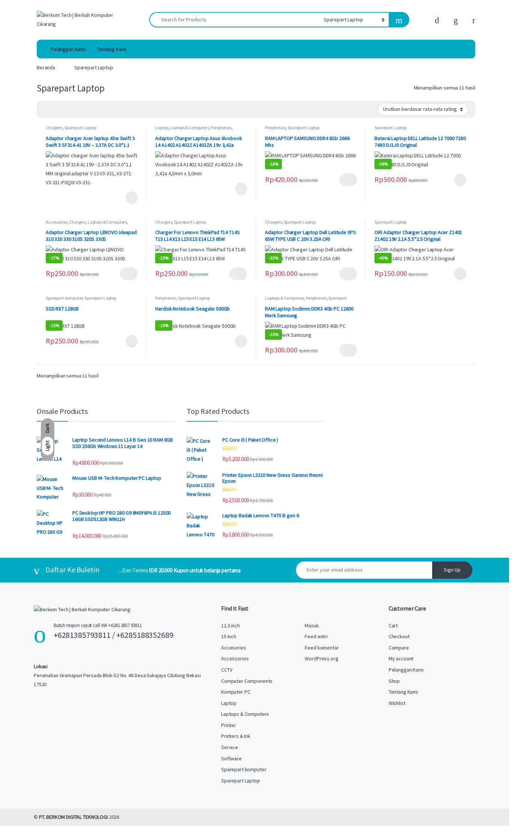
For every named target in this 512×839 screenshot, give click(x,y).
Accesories (233, 647)
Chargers (54, 127)
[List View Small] (79, 109)
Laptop (161, 127)
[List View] (68, 109)
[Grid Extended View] (57, 109)
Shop (394, 681)
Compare (399, 647)
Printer (228, 725)
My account (401, 658)
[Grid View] (46, 109)
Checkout (399, 636)
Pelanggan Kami (68, 49)
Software (231, 758)
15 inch (228, 636)
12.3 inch (230, 625)
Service (229, 747)
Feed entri (316, 636)
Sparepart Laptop (80, 127)
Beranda (46, 67)
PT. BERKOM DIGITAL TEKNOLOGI (73, 817)
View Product (129, 197)
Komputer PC (235, 691)
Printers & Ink (235, 736)
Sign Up (452, 569)
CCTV (226, 669)
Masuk (312, 625)
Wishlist (397, 703)
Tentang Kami (111, 49)
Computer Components (246, 681)
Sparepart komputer (64, 298)
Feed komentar (321, 647)
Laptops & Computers (189, 127)
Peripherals (221, 127)
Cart (393, 625)
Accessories (56, 222)
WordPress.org (321, 658)
